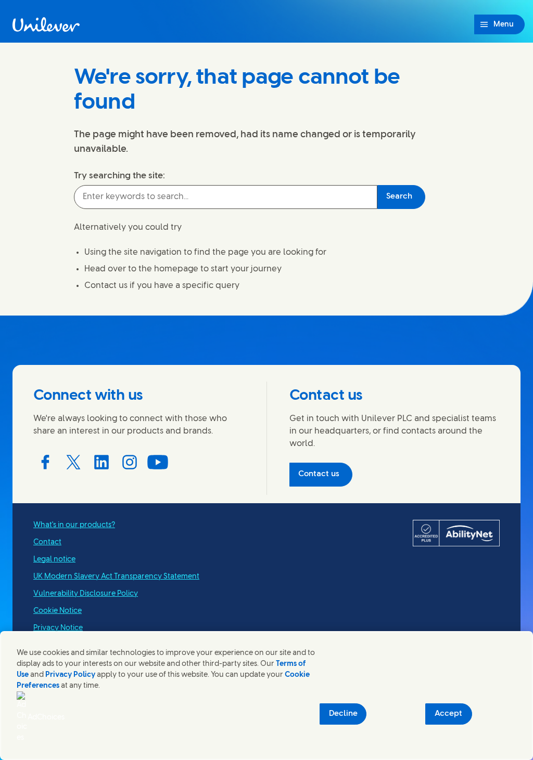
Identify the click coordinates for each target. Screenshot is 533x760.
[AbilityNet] (456, 533)
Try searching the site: (119, 175)
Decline (343, 714)
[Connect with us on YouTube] (158, 462)
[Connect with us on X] (73, 462)
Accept (448, 714)
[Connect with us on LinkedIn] (101, 462)
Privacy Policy (70, 675)
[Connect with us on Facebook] (45, 462)
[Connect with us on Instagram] (130, 462)
